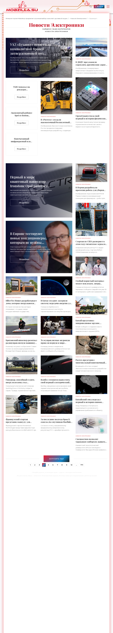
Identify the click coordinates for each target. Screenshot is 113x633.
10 (71, 465)
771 (81, 465)
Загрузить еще (56, 459)
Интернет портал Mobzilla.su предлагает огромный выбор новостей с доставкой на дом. (37, 18)
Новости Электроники (78, 18)
